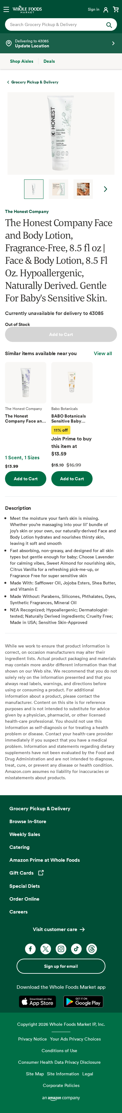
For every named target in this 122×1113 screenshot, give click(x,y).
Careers (18, 911)
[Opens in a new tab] (38, 1001)
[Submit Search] (109, 24)
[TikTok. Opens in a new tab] (76, 949)
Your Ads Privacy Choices (75, 1039)
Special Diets (24, 885)
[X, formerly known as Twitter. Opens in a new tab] (45, 949)
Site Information (63, 1074)
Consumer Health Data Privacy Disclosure (59, 1062)
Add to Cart (61, 334)
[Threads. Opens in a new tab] (91, 949)
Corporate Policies (61, 1085)
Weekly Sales (24, 834)
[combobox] (56, 24)
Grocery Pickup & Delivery (39, 808)
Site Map (35, 1074)
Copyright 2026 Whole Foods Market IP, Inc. (61, 1024)
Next (106, 189)
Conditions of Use (59, 1050)
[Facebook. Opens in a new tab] (30, 949)
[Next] (58, 145)
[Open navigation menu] (6, 9)
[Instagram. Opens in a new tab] (61, 949)
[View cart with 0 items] (115, 9)
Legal (87, 1074)
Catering (19, 847)
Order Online (24, 898)
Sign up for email (61, 966)
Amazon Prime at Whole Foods (44, 859)
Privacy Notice (32, 1039)
